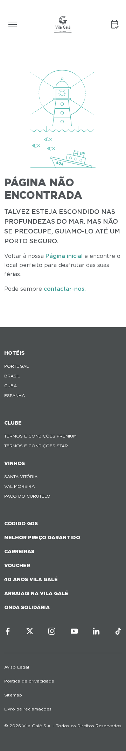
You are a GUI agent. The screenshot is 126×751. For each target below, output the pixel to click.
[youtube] (74, 631)
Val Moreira (19, 486)
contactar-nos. (65, 289)
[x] (29, 631)
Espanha (14, 395)
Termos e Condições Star (36, 445)
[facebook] (7, 631)
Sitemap (13, 695)
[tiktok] (118, 631)
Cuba (10, 385)
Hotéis (14, 353)
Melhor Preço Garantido (42, 537)
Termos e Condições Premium (40, 436)
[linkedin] (96, 631)
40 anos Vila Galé (31, 579)
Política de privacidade (29, 681)
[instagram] (51, 631)
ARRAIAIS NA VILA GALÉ (36, 593)
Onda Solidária (27, 607)
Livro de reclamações (27, 709)
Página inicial (64, 256)
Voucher (17, 565)
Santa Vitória (20, 476)
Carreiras (19, 551)
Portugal (16, 366)
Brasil (12, 375)
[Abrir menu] (12, 24)
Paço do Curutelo (27, 496)
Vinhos (14, 463)
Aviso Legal (16, 667)
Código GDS (21, 523)
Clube (13, 423)
